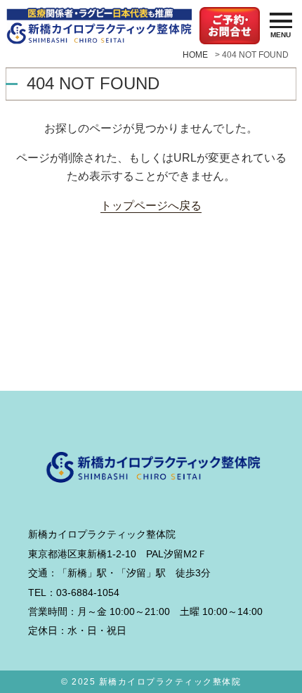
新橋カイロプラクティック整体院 (170, 682)
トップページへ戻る (151, 205)
